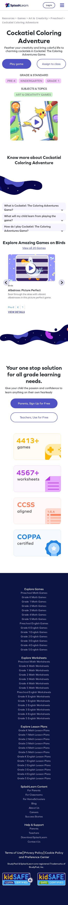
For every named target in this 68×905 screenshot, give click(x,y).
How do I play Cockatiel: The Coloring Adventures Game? (27, 228)
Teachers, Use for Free (34, 417)
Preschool (57, 18)
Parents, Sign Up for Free (34, 403)
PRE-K (11, 80)
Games (21, 18)
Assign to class (51, 63)
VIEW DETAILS (16, 312)
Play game (16, 63)
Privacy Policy (33, 852)
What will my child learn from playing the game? (30, 217)
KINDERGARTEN (31, 80)
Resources (8, 18)
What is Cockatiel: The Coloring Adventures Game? (31, 207)
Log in (49, 5)
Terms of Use (14, 852)
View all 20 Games (34, 247)
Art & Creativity (38, 18)
